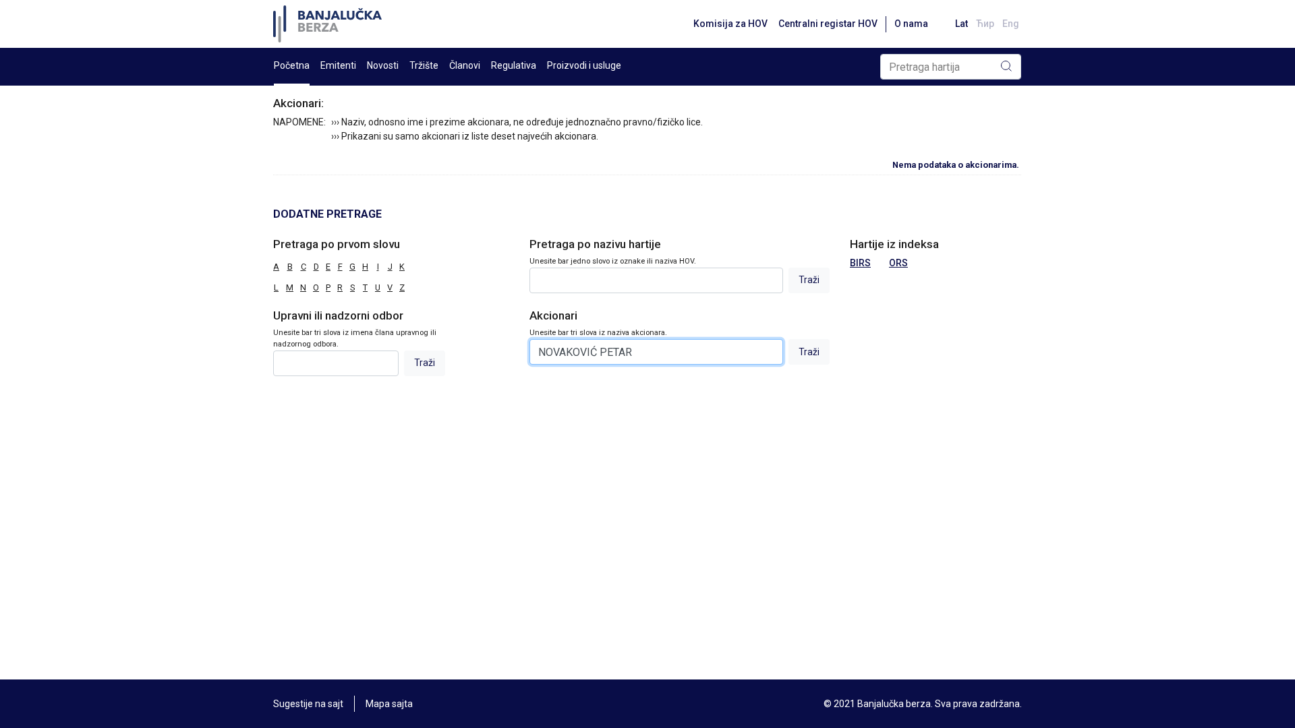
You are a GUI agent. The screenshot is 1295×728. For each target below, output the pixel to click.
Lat (961, 23)
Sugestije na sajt (308, 703)
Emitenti (338, 65)
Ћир (985, 23)
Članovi (464, 65)
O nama (911, 23)
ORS (898, 262)
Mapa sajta (389, 703)
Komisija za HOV (730, 23)
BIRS (860, 262)
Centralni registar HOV (827, 23)
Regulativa (513, 65)
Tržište (423, 65)
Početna (292, 65)
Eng (1010, 23)
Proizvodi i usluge (584, 65)
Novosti (383, 65)
